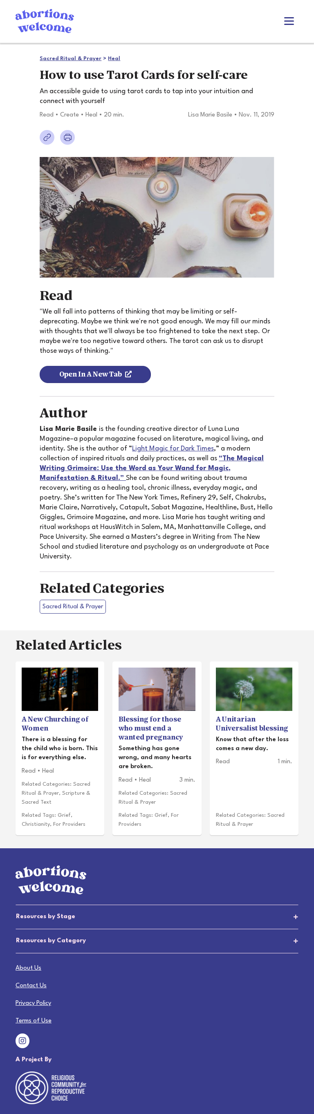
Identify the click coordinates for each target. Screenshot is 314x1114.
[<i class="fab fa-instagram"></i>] (22, 1042)
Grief (64, 815)
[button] (157, 917)
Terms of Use (34, 1021)
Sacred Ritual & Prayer (70, 58)
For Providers (69, 824)
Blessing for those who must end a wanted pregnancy (151, 728)
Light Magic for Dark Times (173, 448)
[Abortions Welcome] (45, 20)
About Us (28, 968)
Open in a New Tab (90, 374)
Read (47, 115)
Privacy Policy (33, 1003)
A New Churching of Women (55, 724)
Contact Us (31, 986)
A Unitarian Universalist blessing (252, 724)
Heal (114, 58)
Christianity (36, 824)
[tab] (157, 917)
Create (69, 115)
